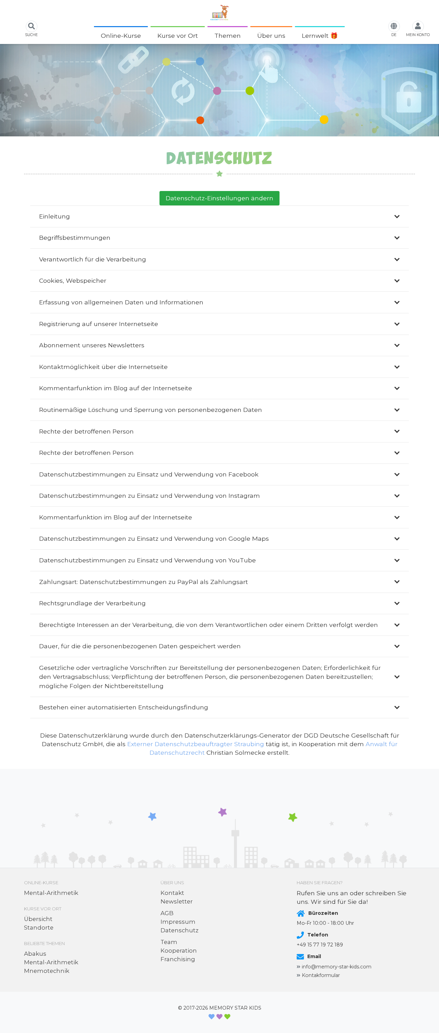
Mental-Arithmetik (51, 892)
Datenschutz (180, 930)
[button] (144, 35)
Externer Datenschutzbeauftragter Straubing (195, 744)
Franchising (178, 959)
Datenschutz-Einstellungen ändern (219, 198)
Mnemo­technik (46, 970)
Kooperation (179, 950)
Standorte (39, 927)
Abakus (35, 953)
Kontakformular (321, 975)
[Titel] (219, 12)
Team (169, 942)
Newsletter (177, 901)
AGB (167, 913)
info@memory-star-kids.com (336, 967)
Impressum (178, 921)
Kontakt (172, 892)
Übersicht (38, 919)
